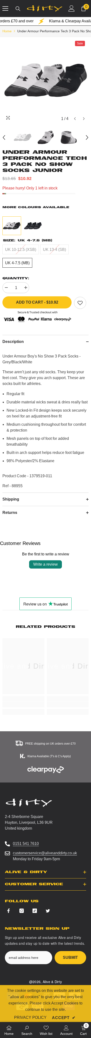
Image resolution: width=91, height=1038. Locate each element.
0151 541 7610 (26, 844)
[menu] (5, 8)
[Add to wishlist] (80, 303)
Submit (70, 957)
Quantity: (15, 278)
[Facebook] (8, 910)
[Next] (84, 118)
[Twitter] (47, 910)
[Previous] (75, 118)
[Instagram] (21, 910)
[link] (23, 704)
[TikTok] (34, 910)
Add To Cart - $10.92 (37, 303)
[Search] (18, 9)
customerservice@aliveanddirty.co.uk (45, 853)
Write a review (45, 564)
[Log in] (71, 8)
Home (7, 31)
